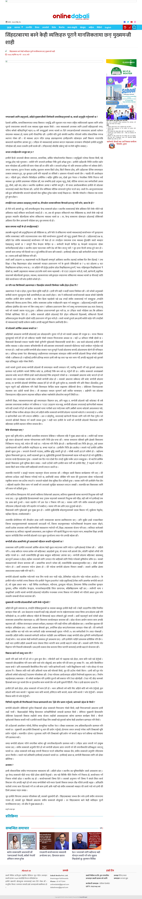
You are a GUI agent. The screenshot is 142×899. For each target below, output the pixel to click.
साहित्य (91, 27)
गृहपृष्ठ (9, 27)
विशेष (54, 27)
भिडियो (99, 27)
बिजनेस (61, 27)
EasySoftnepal (83, 897)
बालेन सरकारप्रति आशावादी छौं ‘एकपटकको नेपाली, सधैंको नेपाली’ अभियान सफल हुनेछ (21, 855)
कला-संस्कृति (72, 27)
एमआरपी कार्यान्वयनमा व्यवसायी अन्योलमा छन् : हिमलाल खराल (53, 853)
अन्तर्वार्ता (45, 27)
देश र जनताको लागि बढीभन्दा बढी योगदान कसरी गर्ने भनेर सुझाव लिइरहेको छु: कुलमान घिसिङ (86, 855)
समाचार (17, 27)
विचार (37, 27)
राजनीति (29, 27)
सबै (101, 828)
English (108, 27)
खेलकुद (83, 27)
